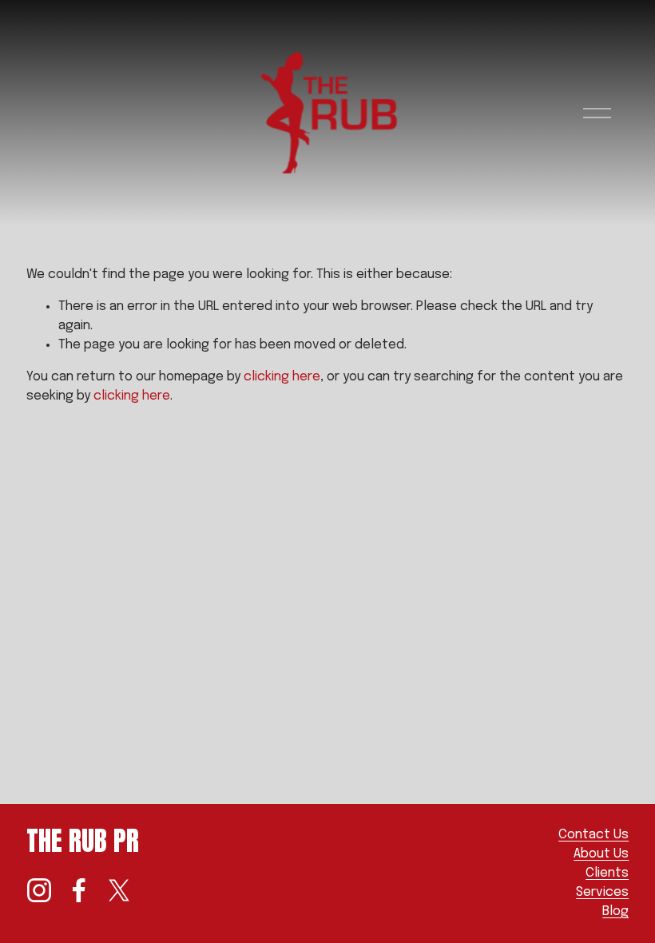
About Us (601, 854)
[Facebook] (79, 890)
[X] (119, 890)
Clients (607, 873)
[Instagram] (39, 890)
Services (602, 892)
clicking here (282, 377)
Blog (615, 911)
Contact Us (593, 835)
